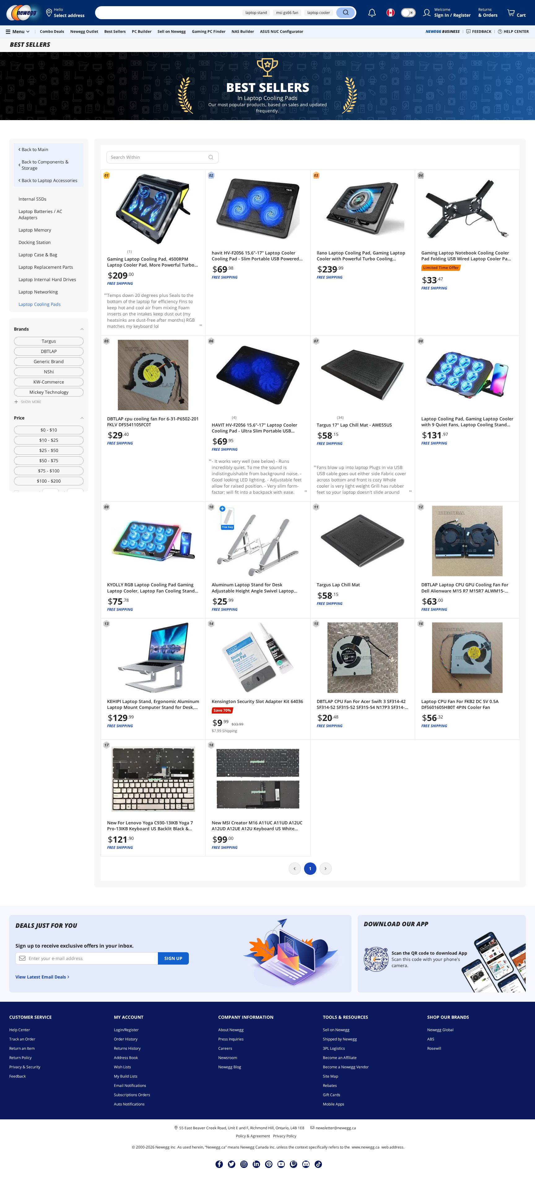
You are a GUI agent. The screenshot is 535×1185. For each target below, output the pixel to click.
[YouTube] (281, 1164)
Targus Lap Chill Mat (338, 585)
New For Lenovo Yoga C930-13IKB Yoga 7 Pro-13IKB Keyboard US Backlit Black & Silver (150, 826)
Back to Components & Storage (45, 165)
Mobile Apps (333, 1104)
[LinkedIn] (256, 1164)
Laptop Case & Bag (38, 255)
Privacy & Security (24, 1067)
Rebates (330, 1085)
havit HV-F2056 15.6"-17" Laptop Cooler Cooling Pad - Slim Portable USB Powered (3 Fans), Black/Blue (255, 256)
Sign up (173, 958)
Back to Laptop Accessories (49, 180)
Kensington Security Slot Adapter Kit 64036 (257, 701)
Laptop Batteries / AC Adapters (40, 214)
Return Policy (20, 1057)
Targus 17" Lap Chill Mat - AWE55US (354, 425)
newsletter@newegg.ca (336, 1128)
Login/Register (126, 1029)
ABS (430, 1039)
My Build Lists (125, 1076)
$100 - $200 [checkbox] (49, 481)
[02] (258, 209)
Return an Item (22, 1048)
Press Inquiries (231, 1039)
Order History (125, 1039)
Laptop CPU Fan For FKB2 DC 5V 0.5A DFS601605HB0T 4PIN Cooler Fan (459, 704)
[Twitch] (293, 1164)
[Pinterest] (269, 1164)
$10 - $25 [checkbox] (48, 440)
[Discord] (306, 1164)
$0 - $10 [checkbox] (49, 430)
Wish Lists (122, 1067)
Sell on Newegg (336, 1029)
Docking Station (35, 242)
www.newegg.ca (366, 1147)
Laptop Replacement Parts (46, 267)
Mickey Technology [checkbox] (48, 392)
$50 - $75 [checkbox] (48, 460)
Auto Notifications (129, 1104)
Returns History (127, 1048)
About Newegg (231, 1029)
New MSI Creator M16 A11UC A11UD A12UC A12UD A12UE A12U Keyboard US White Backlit (257, 826)
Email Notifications (130, 1085)
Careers (225, 1048)
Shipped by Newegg (340, 1039)
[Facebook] (219, 1164)
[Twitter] (231, 1164)
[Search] (345, 12)
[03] (363, 209)
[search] (210, 157)
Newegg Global (440, 1029)
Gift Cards (331, 1094)
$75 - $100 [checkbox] (48, 471)
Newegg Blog (229, 1067)
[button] (66, 13)
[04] (467, 209)
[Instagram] (243, 1164)
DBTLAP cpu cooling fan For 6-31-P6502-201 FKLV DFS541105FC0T (153, 422)
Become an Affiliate (340, 1057)
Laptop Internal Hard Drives (47, 279)
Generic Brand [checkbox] (49, 361)
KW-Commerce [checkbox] (48, 382)
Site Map (330, 1076)
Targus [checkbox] (49, 341)
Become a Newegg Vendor (346, 1067)
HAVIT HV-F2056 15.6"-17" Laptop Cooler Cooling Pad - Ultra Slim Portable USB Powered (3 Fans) (254, 428)
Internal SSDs (32, 199)
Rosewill (434, 1048)
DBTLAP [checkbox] (49, 351)
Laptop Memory (35, 230)
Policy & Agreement (253, 1136)
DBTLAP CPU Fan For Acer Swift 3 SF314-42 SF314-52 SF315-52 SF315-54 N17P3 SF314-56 (361, 704)
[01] (153, 209)
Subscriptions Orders (132, 1094)
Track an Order (22, 1039)
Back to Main (35, 149)
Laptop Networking (38, 292)
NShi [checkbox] (49, 372)
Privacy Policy (284, 1136)
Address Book (126, 1057)
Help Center (19, 1029)
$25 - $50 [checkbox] (48, 450)
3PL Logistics (334, 1048)
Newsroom (227, 1057)
